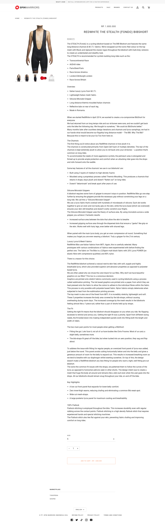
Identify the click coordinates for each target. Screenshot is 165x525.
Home (17, 18)
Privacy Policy (93, 515)
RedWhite (71, 39)
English (79, 509)
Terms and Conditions (113, 515)
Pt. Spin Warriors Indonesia (52, 515)
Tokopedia (54, 495)
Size (68, 435)
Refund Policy (77, 515)
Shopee (53, 499)
